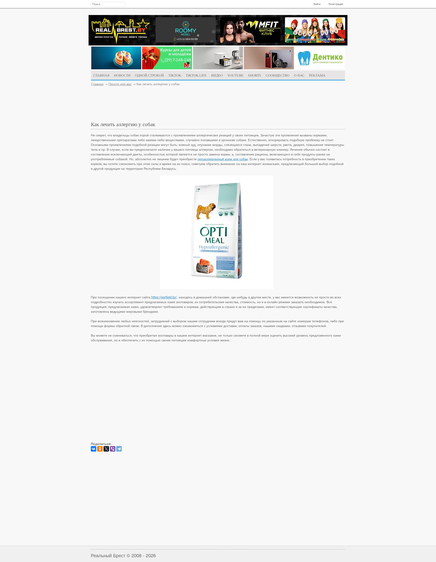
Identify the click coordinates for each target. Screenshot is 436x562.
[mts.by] (116, 68)
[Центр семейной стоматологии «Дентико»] (319, 68)
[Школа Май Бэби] (167, 68)
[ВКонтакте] (93, 449)
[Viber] (112, 449)
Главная (97, 84)
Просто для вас (120, 84)
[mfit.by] (250, 41)
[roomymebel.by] (186, 41)
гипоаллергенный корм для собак (223, 159)
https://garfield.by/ (164, 297)
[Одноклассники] (100, 449)
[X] (106, 449)
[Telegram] (119, 449)
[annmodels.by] (315, 41)
